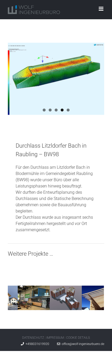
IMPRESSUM (55, 338)
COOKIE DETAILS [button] (78, 338)
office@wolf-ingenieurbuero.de (82, 344)
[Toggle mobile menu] (101, 8)
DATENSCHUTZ (33, 338)
